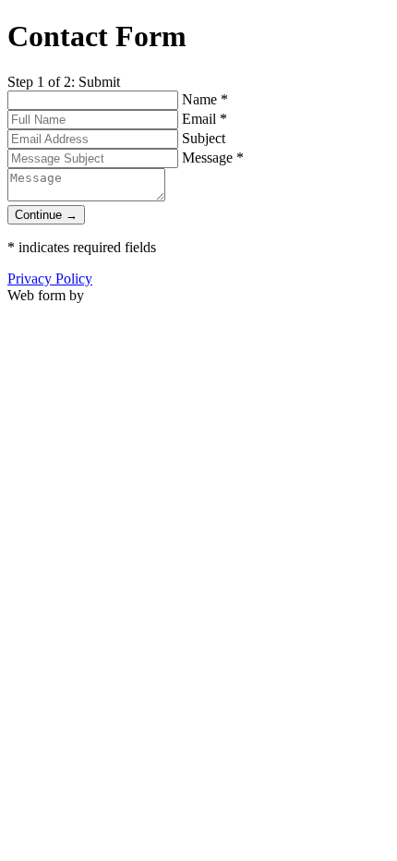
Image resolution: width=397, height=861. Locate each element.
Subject (203, 138)
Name (205, 99)
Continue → (46, 215)
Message (213, 157)
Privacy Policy (49, 278)
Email (204, 119)
